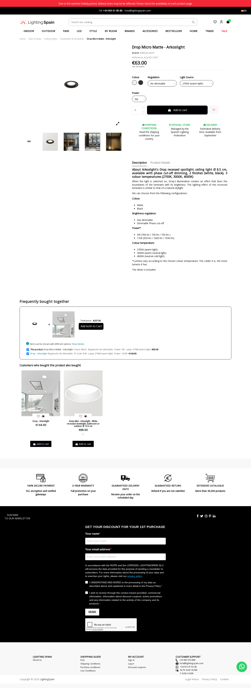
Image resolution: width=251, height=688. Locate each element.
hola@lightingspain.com (191, 663)
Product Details (160, 162)
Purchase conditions (90, 667)
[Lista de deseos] (215, 22)
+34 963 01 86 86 (112, 10)
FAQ (82, 660)
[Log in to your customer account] (221, 22)
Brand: (135, 52)
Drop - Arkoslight (38, 353)
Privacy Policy (209, 679)
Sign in (131, 660)
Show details (78, 344)
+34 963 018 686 (187, 659)
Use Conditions (88, 670)
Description (139, 162)
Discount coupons (137, 667)
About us (37, 659)
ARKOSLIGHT (147, 52)
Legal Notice (192, 679)
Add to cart (180, 110)
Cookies (224, 679)
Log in (131, 663)
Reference (137, 57)
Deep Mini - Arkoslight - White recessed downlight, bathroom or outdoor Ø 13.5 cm (83, 424)
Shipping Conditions (90, 663)
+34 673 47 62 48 (188, 666)
